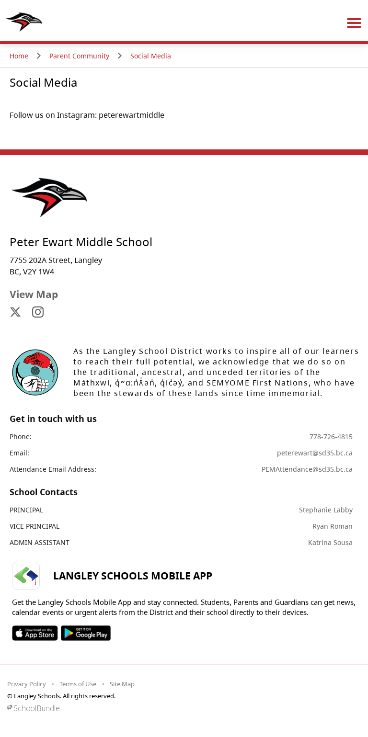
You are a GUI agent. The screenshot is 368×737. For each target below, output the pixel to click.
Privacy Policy (26, 684)
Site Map (122, 684)
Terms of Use (77, 684)
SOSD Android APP (85, 633)
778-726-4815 (331, 436)
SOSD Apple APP (35, 633)
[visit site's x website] (15, 312)
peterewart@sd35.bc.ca (315, 452)
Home (19, 55)
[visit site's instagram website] (38, 312)
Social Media (150, 55)
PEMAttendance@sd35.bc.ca (307, 469)
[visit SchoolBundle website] (181, 708)
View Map (34, 294)
